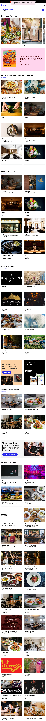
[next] (40, 16)
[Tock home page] (3, 5)
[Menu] (44, 5)
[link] (11, 90)
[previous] (37, 16)
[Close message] (33, 3)
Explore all (3, 77)
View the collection (24, 64)
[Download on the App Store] (34, 371)
